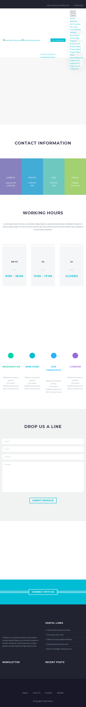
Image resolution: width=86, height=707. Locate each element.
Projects (73, 41)
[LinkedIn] (37, 685)
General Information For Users (58, 630)
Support (25, 693)
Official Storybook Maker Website (59, 639)
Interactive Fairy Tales (55, 635)
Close (73, 15)
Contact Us (74, 69)
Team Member (75, 29)
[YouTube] (49, 685)
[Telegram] (52, 685)
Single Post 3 (75, 66)
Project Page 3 (75, 52)
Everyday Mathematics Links (57, 644)
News (72, 55)
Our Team (73, 27)
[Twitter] (3, 4)
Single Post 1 (75, 60)
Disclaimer (48, 693)
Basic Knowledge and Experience (59, 649)
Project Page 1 (75, 46)
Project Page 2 (75, 49)
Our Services (74, 35)
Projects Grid (75, 43)
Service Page (75, 38)
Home (72, 18)
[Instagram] (14, 4)
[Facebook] (7, 4)
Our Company (75, 24)
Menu (73, 12)
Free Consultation (58, 40)
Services (73, 32)
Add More (60, 693)
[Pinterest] (46, 685)
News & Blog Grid (76, 57)
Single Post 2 (75, 63)
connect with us (43, 592)
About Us (73, 21)
